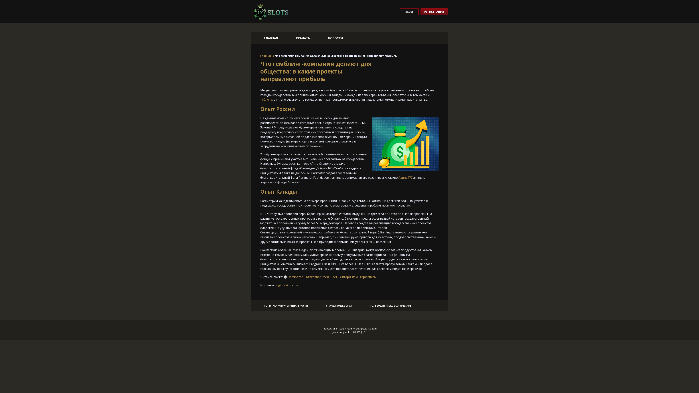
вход (409, 11)
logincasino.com (287, 285)
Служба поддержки (339, 305)
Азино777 (405, 178)
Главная (271, 38)
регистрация (434, 11)
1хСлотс (266, 100)
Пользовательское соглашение (390, 305)
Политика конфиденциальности (286, 305)
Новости (335, 38)
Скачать (303, 38)
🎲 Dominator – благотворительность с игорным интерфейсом (329, 277)
